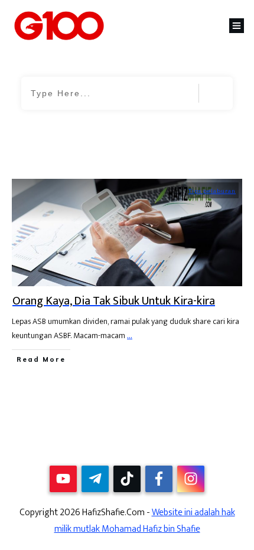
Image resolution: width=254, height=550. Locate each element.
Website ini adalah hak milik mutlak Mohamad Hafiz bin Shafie (144, 521)
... (129, 335)
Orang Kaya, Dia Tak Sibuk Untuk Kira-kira (113, 301)
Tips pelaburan (212, 191)
